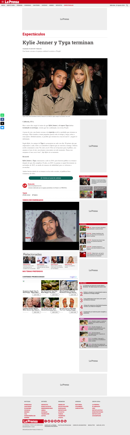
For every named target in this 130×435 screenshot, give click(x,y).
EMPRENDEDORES (47, 408)
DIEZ (93, 408)
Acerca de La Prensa (50, 425)
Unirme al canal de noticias (52, 178)
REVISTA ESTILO (97, 410)
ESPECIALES (62, 408)
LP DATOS (61, 412)
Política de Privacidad (64, 425)
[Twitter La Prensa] (48, 421)
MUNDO (26, 412)
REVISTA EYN (96, 414)
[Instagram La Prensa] (52, 421)
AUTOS (43, 416)
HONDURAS (28, 404)
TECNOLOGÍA (45, 414)
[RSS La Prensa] (65, 421)
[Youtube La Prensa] (55, 421)
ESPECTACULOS (46, 406)
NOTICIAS (27, 401)
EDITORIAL (78, 404)
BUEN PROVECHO (97, 412)
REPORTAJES (62, 410)
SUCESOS (27, 410)
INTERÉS (44, 401)
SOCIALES (44, 412)
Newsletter (91, 425)
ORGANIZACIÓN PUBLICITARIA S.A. (33, 429)
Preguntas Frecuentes (51, 426)
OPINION (78, 401)
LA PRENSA (95, 404)
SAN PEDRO (27, 406)
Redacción (39, 48)
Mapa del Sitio (100, 425)
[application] (51, 226)
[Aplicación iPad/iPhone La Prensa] (58, 421)
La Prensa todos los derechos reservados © (33, 426)
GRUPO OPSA (96, 401)
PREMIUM (61, 401)
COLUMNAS (78, 406)
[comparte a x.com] (2, 123)
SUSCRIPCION (96, 416)
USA (25, 414)
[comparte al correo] (2, 127)
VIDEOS (60, 414)
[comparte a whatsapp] (2, 115)
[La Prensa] (30, 421)
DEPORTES (44, 404)
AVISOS (60, 417)
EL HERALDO (96, 406)
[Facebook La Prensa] (45, 421)
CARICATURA (79, 408)
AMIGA (43, 410)
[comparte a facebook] (2, 119)
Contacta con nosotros (79, 425)
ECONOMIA (27, 408)
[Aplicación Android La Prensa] (62, 421)
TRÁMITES (61, 416)
